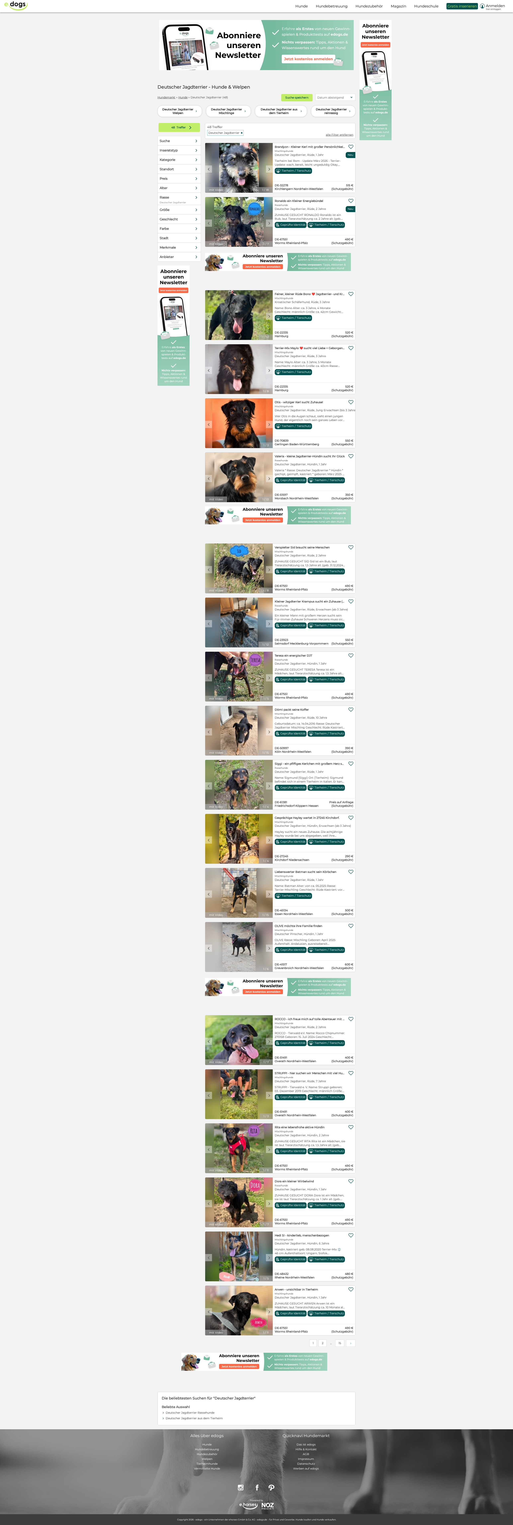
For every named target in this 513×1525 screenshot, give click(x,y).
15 (339, 1343)
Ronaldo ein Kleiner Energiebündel (299, 201)
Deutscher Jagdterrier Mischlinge (229, 111)
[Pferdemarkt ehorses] (248, 1506)
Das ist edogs (306, 1444)
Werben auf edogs (306, 1468)
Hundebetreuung (207, 1449)
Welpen (207, 1459)
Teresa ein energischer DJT (293, 655)
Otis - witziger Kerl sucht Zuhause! (299, 402)
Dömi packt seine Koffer (292, 709)
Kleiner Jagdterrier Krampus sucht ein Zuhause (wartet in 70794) (310, 601)
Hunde (183, 97)
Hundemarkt (166, 97)
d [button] (269, 169)
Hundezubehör (207, 1454)
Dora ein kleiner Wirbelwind (294, 1181)
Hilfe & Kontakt (306, 1449)
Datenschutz (306, 1464)
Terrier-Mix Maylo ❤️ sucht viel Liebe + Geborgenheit (310, 348)
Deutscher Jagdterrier (225, 133)
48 (173, 127)
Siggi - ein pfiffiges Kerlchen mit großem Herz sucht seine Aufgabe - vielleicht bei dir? (310, 764)
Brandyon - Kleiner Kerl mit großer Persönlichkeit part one (310, 147)
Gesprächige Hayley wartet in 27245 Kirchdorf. (307, 818)
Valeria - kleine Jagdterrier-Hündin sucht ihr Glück (310, 456)
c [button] (208, 169)
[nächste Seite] (350, 1343)
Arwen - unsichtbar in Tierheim (296, 1289)
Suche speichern (296, 97)
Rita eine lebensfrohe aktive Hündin (299, 1127)
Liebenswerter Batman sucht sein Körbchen (305, 872)
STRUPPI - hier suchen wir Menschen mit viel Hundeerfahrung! (310, 1073)
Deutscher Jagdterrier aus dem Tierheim (282, 111)
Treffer (182, 127)
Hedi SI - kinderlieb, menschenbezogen (302, 1235)
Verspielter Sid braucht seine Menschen (302, 547)
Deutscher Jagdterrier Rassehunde (190, 1412)
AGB (306, 1454)
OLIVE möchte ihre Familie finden (298, 926)
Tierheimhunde (207, 1464)
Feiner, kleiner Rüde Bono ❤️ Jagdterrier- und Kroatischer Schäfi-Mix (310, 294)
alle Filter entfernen (339, 135)
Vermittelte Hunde (207, 1468)
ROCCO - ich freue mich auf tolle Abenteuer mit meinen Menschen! (310, 1019)
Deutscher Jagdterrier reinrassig (333, 111)
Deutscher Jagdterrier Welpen (180, 111)
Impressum (306, 1459)
